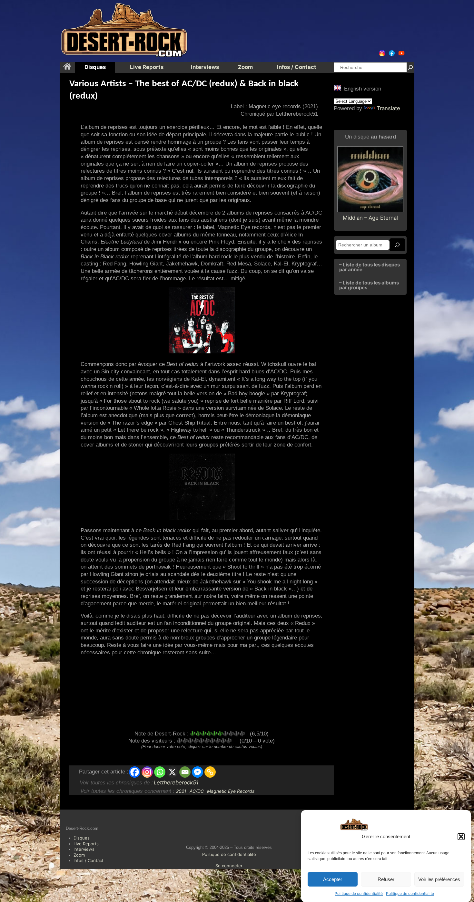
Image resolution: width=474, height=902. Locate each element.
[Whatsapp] (159, 772)
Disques (82, 837)
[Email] (185, 772)
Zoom (79, 855)
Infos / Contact (89, 860)
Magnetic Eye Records (230, 791)
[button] (461, 836)
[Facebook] (134, 772)
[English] (337, 88)
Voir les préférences (439, 879)
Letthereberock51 (176, 782)
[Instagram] (147, 772)
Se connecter (228, 865)
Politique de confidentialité (359, 893)
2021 (181, 791)
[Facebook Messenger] (197, 772)
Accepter (332, 879)
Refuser (386, 879)
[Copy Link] (210, 772)
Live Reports (86, 843)
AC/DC (197, 791)
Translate (388, 108)
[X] (172, 772)
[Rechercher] (410, 67)
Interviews (84, 849)
